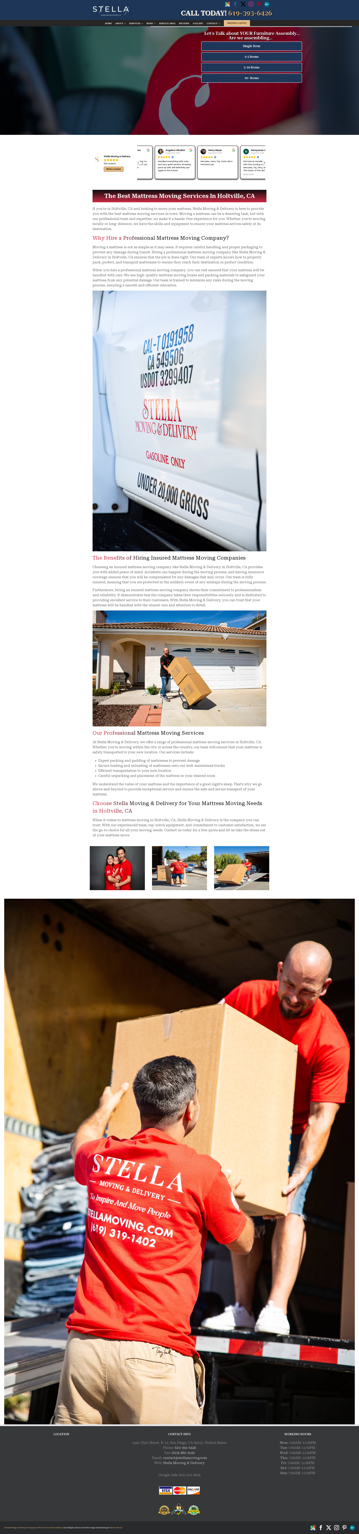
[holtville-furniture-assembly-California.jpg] (179, 848)
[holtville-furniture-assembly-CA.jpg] (117, 848)
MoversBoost (116, 1528)
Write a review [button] (113, 169)
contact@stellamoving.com (185, 1458)
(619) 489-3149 (183, 1453)
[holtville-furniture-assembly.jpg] (241, 848)
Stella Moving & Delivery (184, 1463)
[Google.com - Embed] (61, 1461)
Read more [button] (189, 174)
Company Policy (34, 1528)
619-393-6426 (185, 1448)
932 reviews (110, 163)
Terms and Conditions (53, 1528)
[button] (264, 163)
